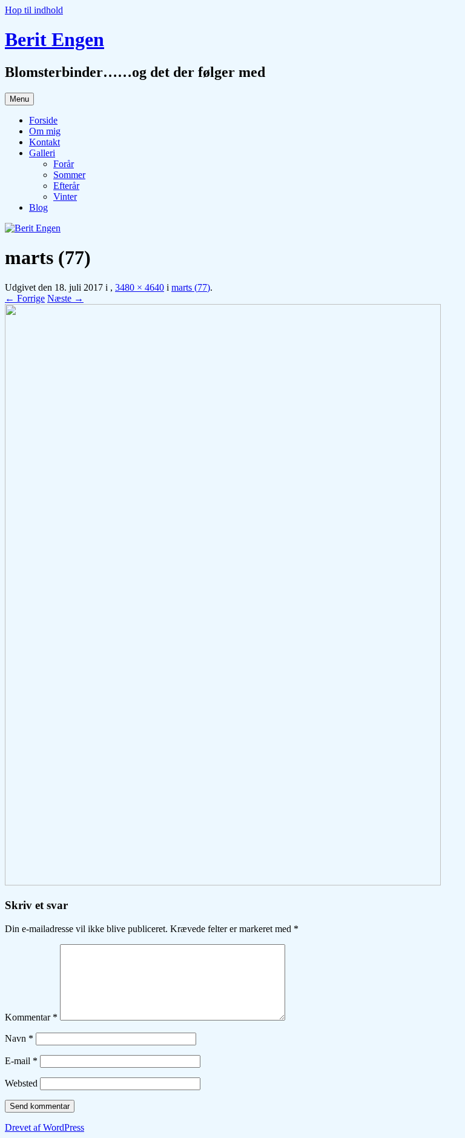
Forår (63, 164)
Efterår (66, 185)
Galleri (42, 153)
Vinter (65, 196)
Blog (38, 207)
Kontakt (44, 142)
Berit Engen (54, 39)
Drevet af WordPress (44, 1127)
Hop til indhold (34, 10)
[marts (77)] (223, 882)
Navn (19, 1038)
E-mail (21, 1061)
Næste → (65, 298)
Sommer (69, 175)
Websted (21, 1083)
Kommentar (31, 1017)
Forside (43, 120)
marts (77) (190, 287)
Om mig (45, 131)
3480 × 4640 (139, 287)
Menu (19, 99)
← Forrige (25, 298)
